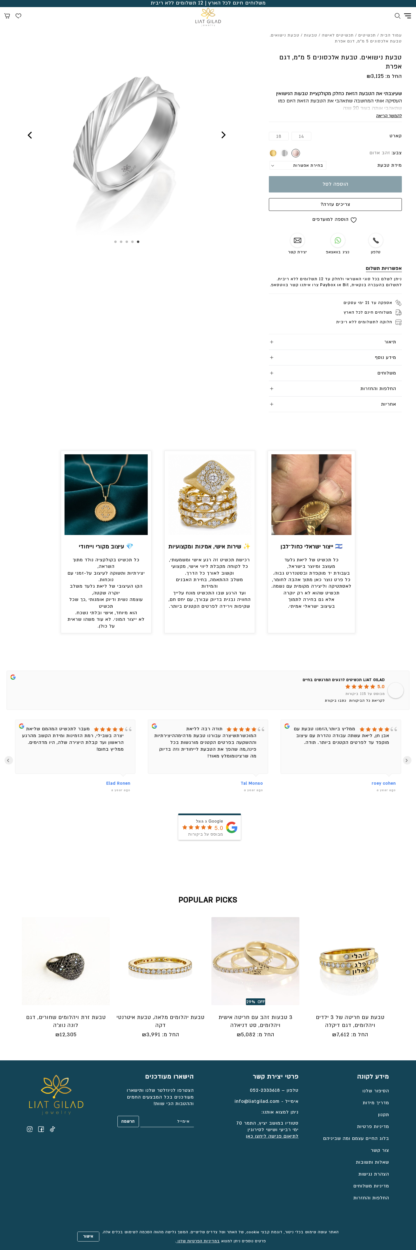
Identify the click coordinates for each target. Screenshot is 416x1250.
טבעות (310, 35)
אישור (88, 1236)
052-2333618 (265, 1090)
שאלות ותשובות (372, 1162)
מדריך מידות (376, 1103)
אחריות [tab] (388, 404)
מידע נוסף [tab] (385, 357)
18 (278, 136)
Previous (223, 135)
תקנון (383, 1115)
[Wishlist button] (18, 16)
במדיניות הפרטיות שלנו (198, 1241)
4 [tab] (121, 242)
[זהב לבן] (284, 153)
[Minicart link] (7, 16)
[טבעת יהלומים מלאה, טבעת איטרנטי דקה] (161, 961)
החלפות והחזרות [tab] (378, 389)
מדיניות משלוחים (371, 1186)
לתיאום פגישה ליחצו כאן (272, 1136)
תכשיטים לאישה (338, 35)
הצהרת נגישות (374, 1174)
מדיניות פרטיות (373, 1126)
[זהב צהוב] (273, 153)
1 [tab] (138, 242)
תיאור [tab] (390, 342)
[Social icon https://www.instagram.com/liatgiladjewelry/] (30, 1129)
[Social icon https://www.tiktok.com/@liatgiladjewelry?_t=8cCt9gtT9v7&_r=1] (52, 1129)
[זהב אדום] (295, 153)
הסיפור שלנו (376, 1091)
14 (301, 136)
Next (30, 135)
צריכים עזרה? (335, 204)
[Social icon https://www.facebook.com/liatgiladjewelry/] (41, 1129)
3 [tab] (127, 242)
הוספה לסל (335, 184)
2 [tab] (132, 242)
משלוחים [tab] (387, 373)
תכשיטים (367, 35)
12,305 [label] (66, 1034)
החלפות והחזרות (371, 1198)
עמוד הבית (391, 35)
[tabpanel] (126, 139)
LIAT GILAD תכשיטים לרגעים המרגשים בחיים (344, 679)
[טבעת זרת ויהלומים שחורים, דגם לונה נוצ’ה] (66, 961)
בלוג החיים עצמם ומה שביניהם (356, 1138)
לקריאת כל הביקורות (367, 700)
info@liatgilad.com (257, 1101)
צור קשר (380, 1150)
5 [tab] (115, 242)
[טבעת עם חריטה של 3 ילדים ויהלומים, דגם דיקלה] (350, 961)
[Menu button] (407, 16)
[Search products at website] (397, 16)
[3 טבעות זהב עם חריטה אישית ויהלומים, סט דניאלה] (255, 961)
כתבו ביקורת (335, 700)
